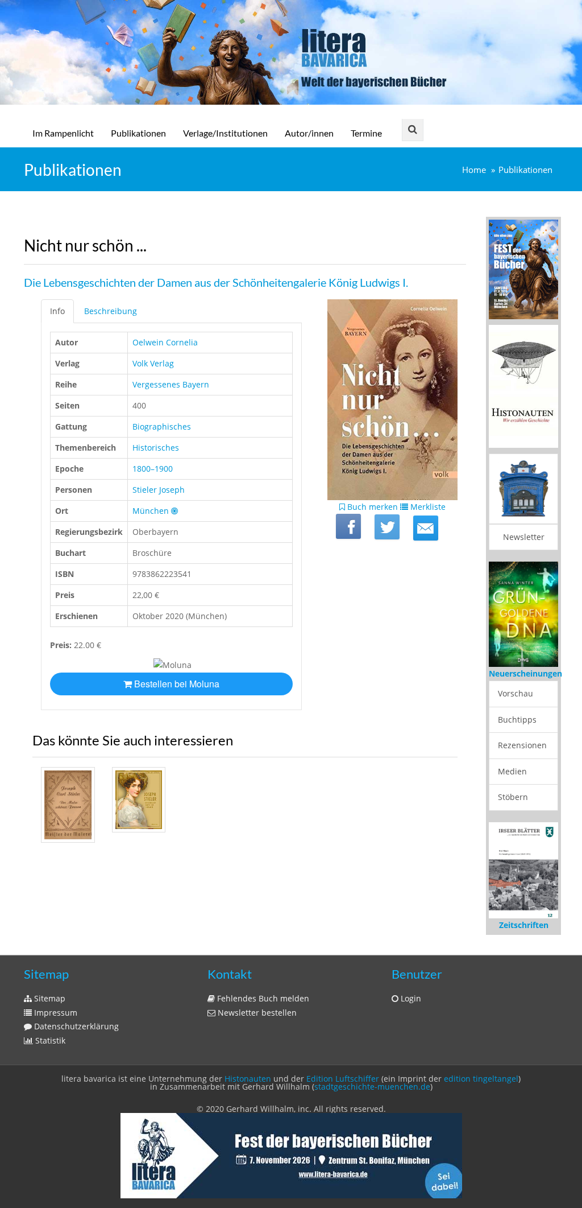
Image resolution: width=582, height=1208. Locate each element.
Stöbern (513, 796)
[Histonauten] (523, 268)
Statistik (49, 1040)
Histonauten (248, 1078)
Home (474, 170)
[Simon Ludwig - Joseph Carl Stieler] (68, 805)
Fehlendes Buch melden (262, 998)
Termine (366, 132)
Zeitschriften (523, 925)
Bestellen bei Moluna (175, 683)
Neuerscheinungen (525, 673)
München (150, 510)
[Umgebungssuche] (174, 510)
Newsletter (523, 536)
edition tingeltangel (481, 1078)
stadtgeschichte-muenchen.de (372, 1086)
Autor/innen (309, 132)
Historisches (155, 447)
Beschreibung (110, 311)
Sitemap (48, 998)
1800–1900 (152, 468)
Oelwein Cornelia (165, 342)
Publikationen (138, 132)
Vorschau (515, 693)
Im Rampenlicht (63, 132)
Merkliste (427, 506)
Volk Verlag (153, 363)
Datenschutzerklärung (75, 1026)
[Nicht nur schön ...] (425, 528)
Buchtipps (517, 719)
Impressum (54, 1012)
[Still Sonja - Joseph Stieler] (139, 799)
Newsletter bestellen (256, 1012)
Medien (512, 771)
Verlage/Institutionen (225, 132)
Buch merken (371, 506)
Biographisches (161, 426)
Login (409, 998)
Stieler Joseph (158, 489)
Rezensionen (522, 745)
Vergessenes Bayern (170, 384)
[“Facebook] (348, 526)
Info (57, 311)
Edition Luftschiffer (342, 1078)
